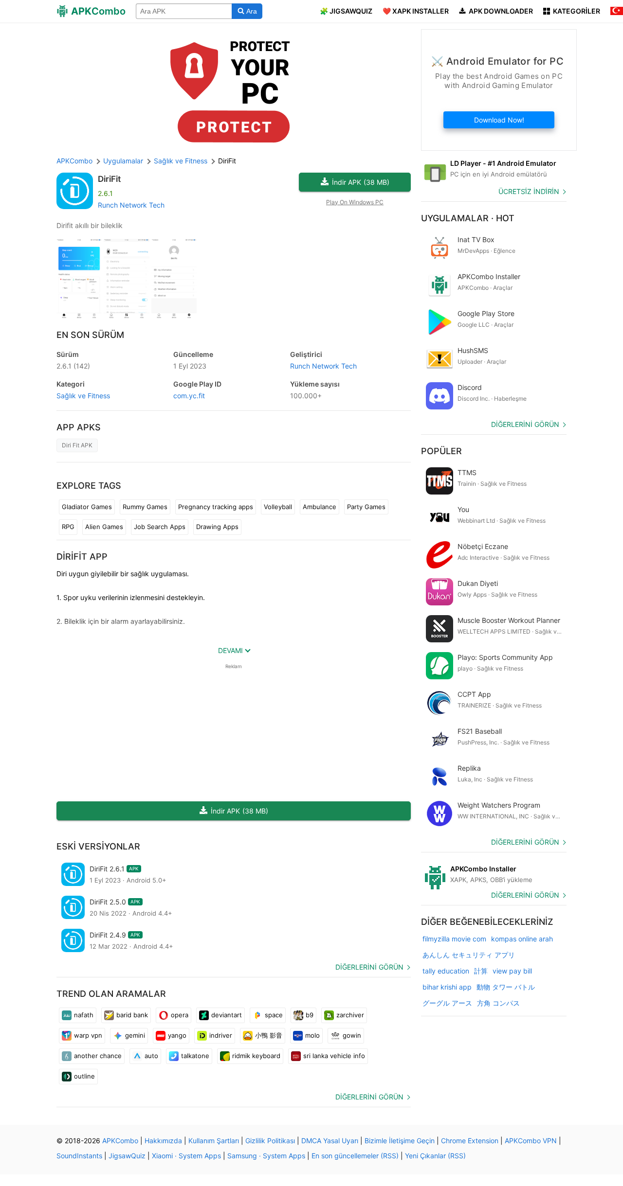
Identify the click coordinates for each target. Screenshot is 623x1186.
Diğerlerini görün (369, 967)
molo (312, 1035)
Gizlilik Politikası (270, 1140)
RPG (68, 527)
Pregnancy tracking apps (215, 507)
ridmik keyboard (256, 1056)
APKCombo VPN (531, 1140)
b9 (309, 1015)
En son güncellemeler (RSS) (355, 1155)
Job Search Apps (159, 527)
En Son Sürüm (90, 335)
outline (84, 1076)
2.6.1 (73, 366)
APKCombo (74, 161)
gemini (135, 1035)
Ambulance (319, 507)
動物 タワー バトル (505, 987)
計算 (481, 971)
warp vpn (88, 1035)
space (274, 1015)
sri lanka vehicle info (334, 1056)
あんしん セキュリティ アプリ (468, 955)
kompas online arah (522, 939)
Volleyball (278, 507)
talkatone (195, 1056)
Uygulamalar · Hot (467, 218)
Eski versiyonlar (98, 846)
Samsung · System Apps (266, 1155)
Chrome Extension (469, 1140)
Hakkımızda (163, 1140)
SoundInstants (79, 1155)
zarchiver (350, 1015)
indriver (220, 1035)
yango (177, 1035)
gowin (352, 1035)
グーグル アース (447, 1003)
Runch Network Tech (131, 205)
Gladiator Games (87, 507)
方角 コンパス (498, 1003)
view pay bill (512, 971)
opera (179, 1015)
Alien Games (104, 527)
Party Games (366, 507)
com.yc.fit (189, 395)
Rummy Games (145, 507)
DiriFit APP (82, 556)
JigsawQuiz (127, 1155)
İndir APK (360, 182)
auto (151, 1056)
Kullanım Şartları (213, 1140)
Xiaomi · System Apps (186, 1155)
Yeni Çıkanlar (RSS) (435, 1155)
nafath (83, 1015)
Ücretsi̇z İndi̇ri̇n (528, 191)
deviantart (226, 1015)
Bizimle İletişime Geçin (400, 1140)
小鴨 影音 (268, 1035)
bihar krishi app (447, 987)
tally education (445, 971)
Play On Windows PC (355, 202)
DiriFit (109, 179)
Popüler (441, 451)
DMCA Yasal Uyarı (329, 1140)
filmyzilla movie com (454, 939)
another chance (98, 1056)
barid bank (132, 1015)
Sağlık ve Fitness (83, 395)
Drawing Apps (217, 527)
